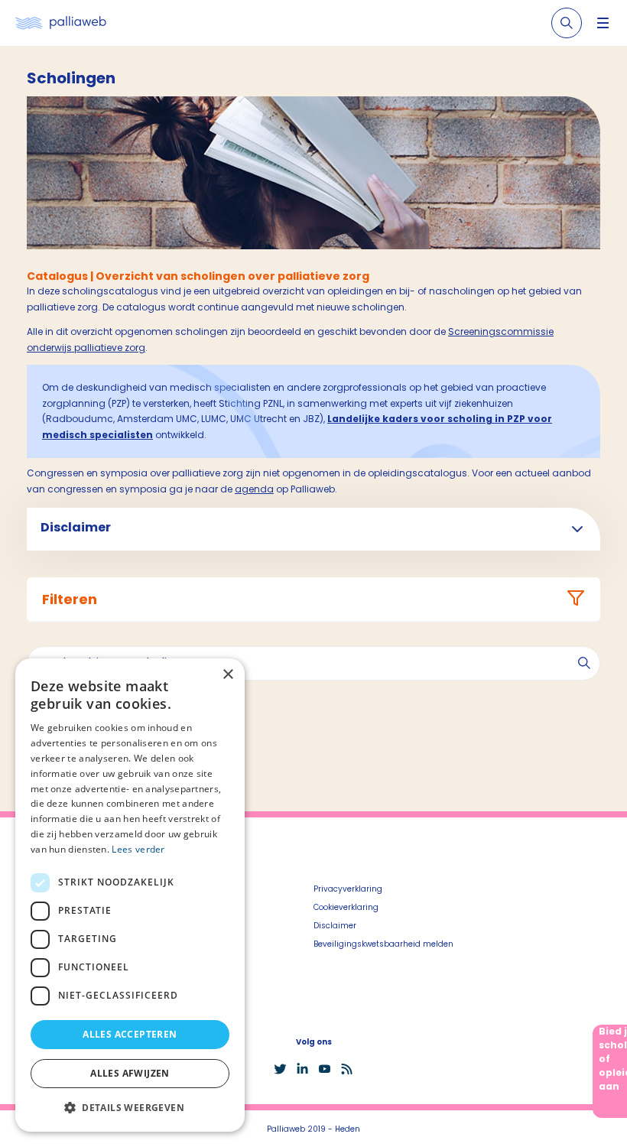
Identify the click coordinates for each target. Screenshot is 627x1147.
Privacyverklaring (348, 889)
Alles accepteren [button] (130, 1034)
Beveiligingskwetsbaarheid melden (383, 944)
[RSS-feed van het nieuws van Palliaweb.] (346, 1069)
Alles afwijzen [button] (130, 1073)
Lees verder (138, 849)
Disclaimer (335, 925)
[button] (130, 1107)
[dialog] (130, 895)
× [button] (227, 675)
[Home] (60, 23)
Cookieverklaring (346, 907)
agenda (254, 489)
